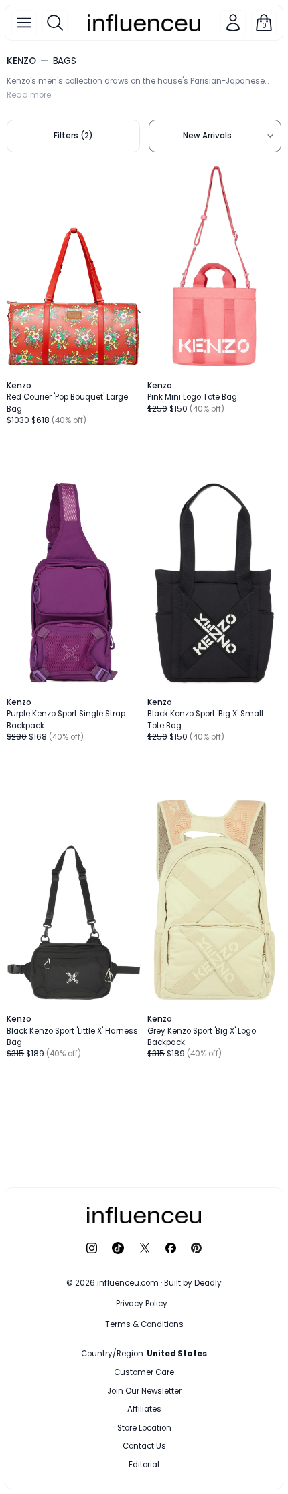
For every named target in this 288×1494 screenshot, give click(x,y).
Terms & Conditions (144, 1324)
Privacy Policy (141, 1303)
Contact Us (144, 1446)
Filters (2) (73, 135)
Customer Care (144, 1372)
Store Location (144, 1428)
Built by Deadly (193, 1283)
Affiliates (144, 1409)
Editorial (144, 1464)
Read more (29, 95)
